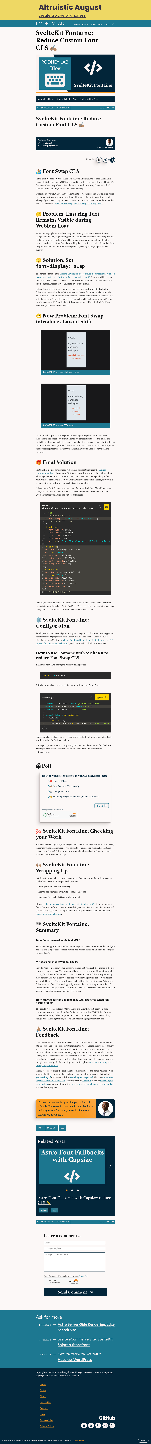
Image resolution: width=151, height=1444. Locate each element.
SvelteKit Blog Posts (89, 99)
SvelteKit (86, 1081)
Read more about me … (50, 1114)
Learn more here (78, 1441)
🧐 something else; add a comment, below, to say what (74, 796)
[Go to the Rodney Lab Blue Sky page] (84, 1425)
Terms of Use (46, 1420)
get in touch (62, 1106)
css (54, 1210)
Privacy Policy (84, 1276)
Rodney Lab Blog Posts (67, 99)
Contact (44, 1408)
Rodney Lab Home (45, 99)
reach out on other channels (48, 914)
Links (107, 24)
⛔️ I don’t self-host (58, 781)
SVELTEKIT (52, 1128)
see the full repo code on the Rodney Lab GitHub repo (67, 904)
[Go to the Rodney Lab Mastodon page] (91, 1425)
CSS (62, 1128)
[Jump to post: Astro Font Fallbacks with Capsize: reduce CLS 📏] (72, 1166)
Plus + (85, 24)
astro (43, 1210)
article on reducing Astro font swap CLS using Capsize (79, 204)
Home (77, 24)
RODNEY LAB (50, 23)
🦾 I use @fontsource (59, 791)
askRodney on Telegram (80, 1077)
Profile (43, 1390)
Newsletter (96, 24)
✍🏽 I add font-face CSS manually (64, 786)
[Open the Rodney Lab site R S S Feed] (112, 1425)
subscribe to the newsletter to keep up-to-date (92, 1084)
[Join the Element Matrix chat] (105, 1425)
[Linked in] (98, 1425)
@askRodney (42, 1077)
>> (106, 108)
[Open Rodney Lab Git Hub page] (107, 1416)
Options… (143, 1441)
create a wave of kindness (62, 15)
